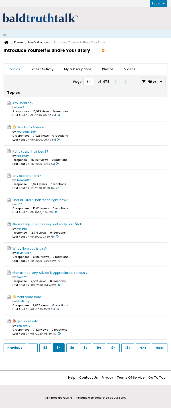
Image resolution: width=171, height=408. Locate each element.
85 (72, 347)
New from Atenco (30, 127)
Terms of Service (131, 377)
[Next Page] (126, 81)
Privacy (107, 377)
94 (99, 347)
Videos (129, 69)
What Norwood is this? (29, 248)
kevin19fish (23, 253)
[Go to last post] (58, 115)
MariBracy (23, 301)
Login (156, 3)
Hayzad (21, 228)
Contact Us (88, 377)
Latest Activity (42, 69)
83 (45, 347)
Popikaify (22, 156)
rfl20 (19, 204)
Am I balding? (22, 103)
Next (160, 347)
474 (143, 347)
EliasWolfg (23, 325)
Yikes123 (21, 277)
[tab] (14, 69)
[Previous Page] (117, 81)
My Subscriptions (78, 69)
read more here (29, 297)
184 (127, 347)
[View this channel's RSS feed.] (103, 50)
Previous (14, 347)
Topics (14, 69)
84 (59, 347)
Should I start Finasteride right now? (40, 200)
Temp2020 (23, 180)
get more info (27, 321)
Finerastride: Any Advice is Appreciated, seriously (49, 273)
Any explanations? (26, 176)
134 (113, 347)
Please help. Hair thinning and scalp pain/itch (47, 224)
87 (85, 347)
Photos (108, 69)
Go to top (157, 377)
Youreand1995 (26, 131)
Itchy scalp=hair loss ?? (30, 151)
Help (71, 377)
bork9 (20, 107)
